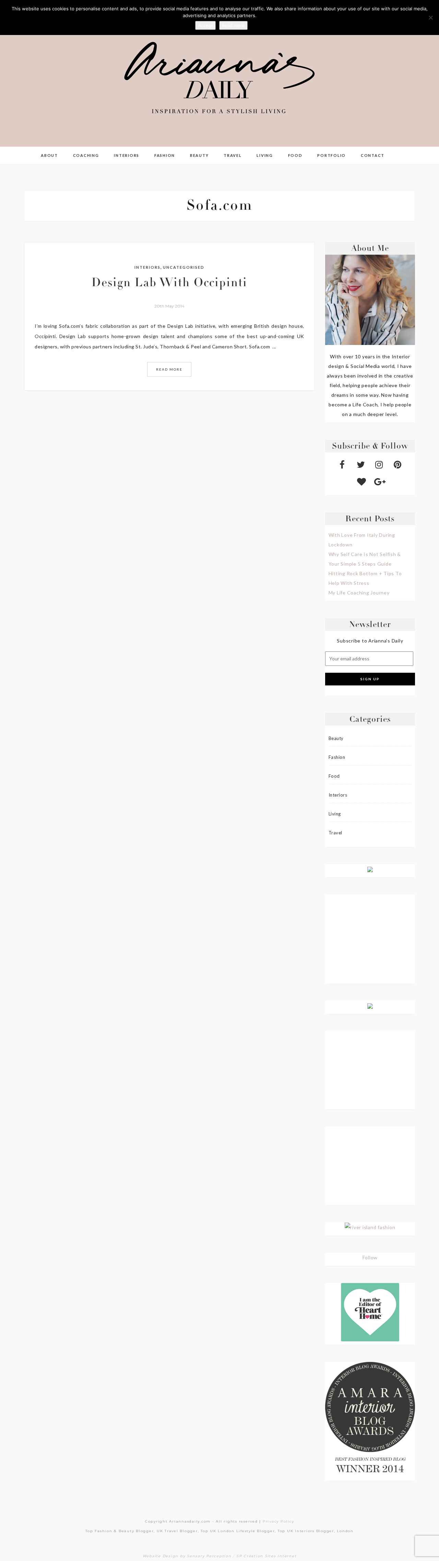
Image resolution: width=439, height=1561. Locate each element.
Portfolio (331, 155)
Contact (372, 155)
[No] (430, 17)
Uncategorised (183, 267)
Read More (169, 369)
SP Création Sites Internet (266, 1556)
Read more (233, 25)
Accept (205, 25)
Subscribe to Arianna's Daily (370, 641)
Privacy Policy (278, 1521)
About (49, 155)
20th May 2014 (169, 306)
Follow (370, 1257)
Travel (233, 155)
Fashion (164, 155)
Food (295, 155)
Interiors (126, 155)
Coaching (86, 155)
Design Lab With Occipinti (169, 284)
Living (265, 155)
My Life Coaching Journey (359, 593)
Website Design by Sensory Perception (187, 1556)
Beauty (199, 155)
